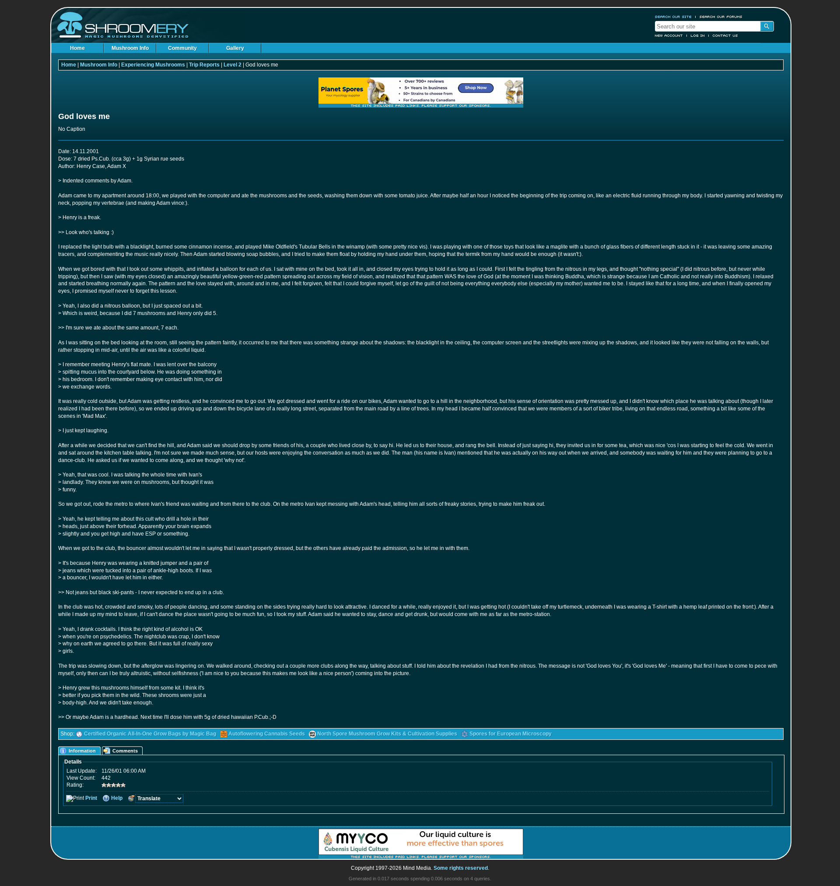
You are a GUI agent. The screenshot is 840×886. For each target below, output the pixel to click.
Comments (125, 750)
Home (77, 48)
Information (82, 750)
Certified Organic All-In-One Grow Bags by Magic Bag (150, 734)
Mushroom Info (130, 48)
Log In (698, 35)
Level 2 (233, 65)
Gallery (235, 48)
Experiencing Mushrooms (153, 65)
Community (182, 48)
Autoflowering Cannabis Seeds (266, 734)
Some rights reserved (461, 868)
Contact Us (725, 35)
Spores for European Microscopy (510, 734)
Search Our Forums (721, 16)
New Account (669, 35)
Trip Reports (204, 65)
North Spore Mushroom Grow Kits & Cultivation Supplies (387, 734)
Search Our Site (673, 16)
